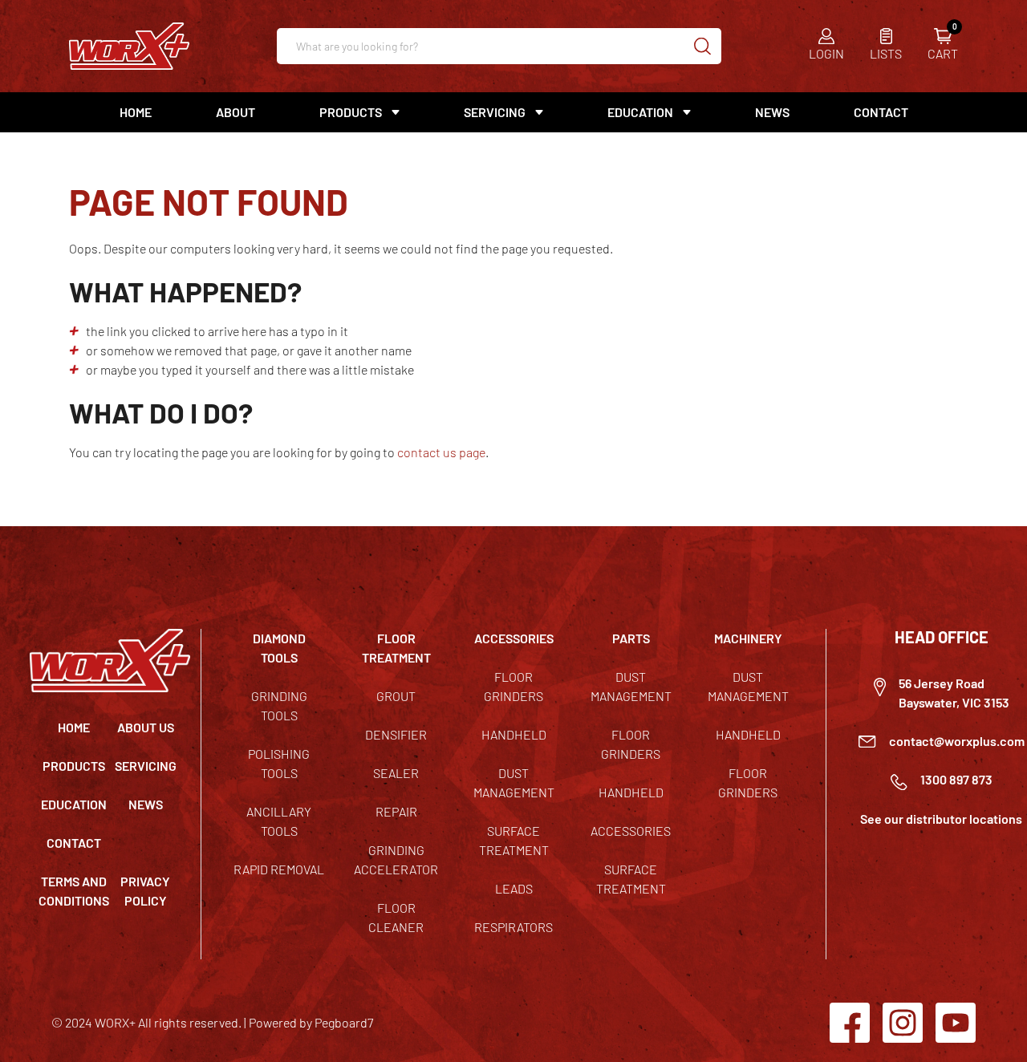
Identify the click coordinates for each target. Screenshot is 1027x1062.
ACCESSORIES (514, 638)
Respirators (513, 926)
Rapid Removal (278, 869)
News (772, 112)
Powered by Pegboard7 (311, 1022)
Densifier (396, 734)
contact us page (441, 452)
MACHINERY (748, 638)
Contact (881, 112)
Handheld (513, 734)
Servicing (146, 765)
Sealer (396, 772)
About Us (145, 727)
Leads (514, 888)
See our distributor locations (941, 818)
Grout (396, 695)
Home (136, 112)
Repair (396, 811)
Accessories (631, 830)
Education (640, 112)
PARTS (631, 638)
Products (74, 765)
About (235, 112)
